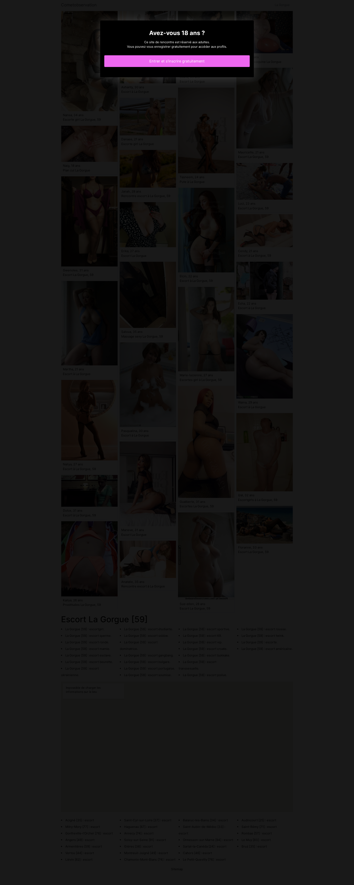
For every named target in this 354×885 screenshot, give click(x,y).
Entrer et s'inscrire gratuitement (177, 61)
